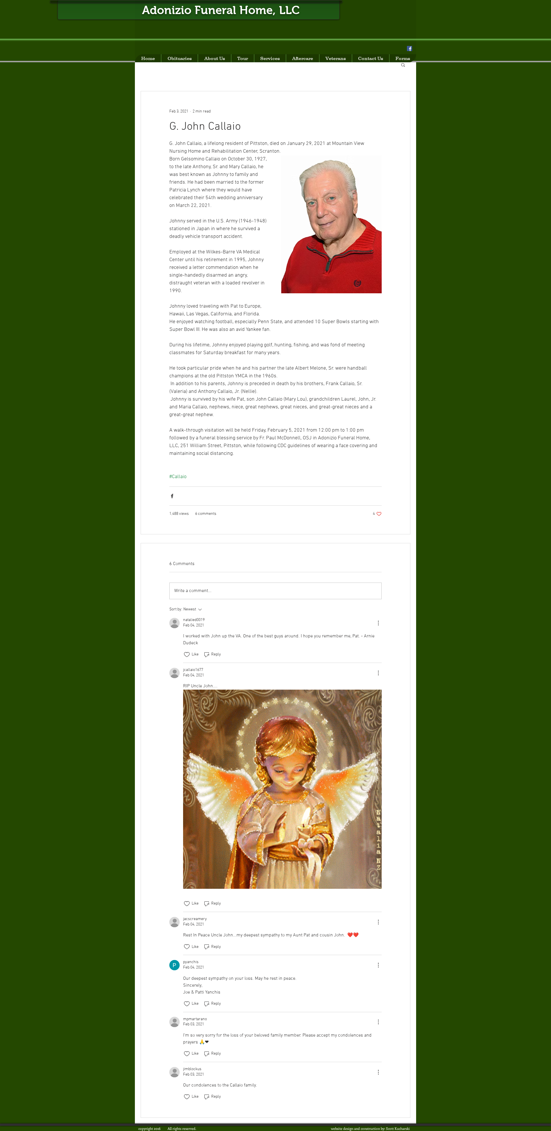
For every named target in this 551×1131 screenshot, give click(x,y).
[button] (403, 64)
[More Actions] (378, 623)
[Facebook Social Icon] (409, 48)
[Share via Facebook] (172, 496)
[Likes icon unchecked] (187, 654)
